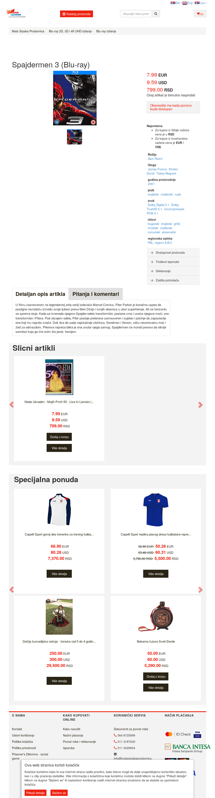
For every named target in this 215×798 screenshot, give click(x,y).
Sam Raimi (155, 158)
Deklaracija (163, 271)
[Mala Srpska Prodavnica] (15, 13)
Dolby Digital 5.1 (159, 205)
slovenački (169, 232)
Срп (202, 3)
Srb (178, 3)
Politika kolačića (22, 741)
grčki (177, 224)
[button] (12, 404)
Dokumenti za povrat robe (131, 729)
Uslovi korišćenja (23, 735)
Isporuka (69, 748)
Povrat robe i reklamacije (79, 741)
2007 (151, 184)
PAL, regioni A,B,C (160, 242)
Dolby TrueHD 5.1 (163, 207)
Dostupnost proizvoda (170, 252)
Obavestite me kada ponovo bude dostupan (171, 107)
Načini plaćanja (73, 735)
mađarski (167, 194)
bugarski (154, 224)
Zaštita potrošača (167, 280)
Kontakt (17, 729)
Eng (190, 3)
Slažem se (59, 793)
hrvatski (153, 228)
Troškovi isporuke (167, 262)
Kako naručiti (71, 729)
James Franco (158, 169)
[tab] (173, 252)
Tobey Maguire (166, 173)
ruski (178, 194)
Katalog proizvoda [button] (78, 14)
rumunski (154, 232)
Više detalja (59, 448)
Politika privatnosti (24, 748)
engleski (154, 194)
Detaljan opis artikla (40, 294)
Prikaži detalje (35, 793)
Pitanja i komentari (95, 294)
